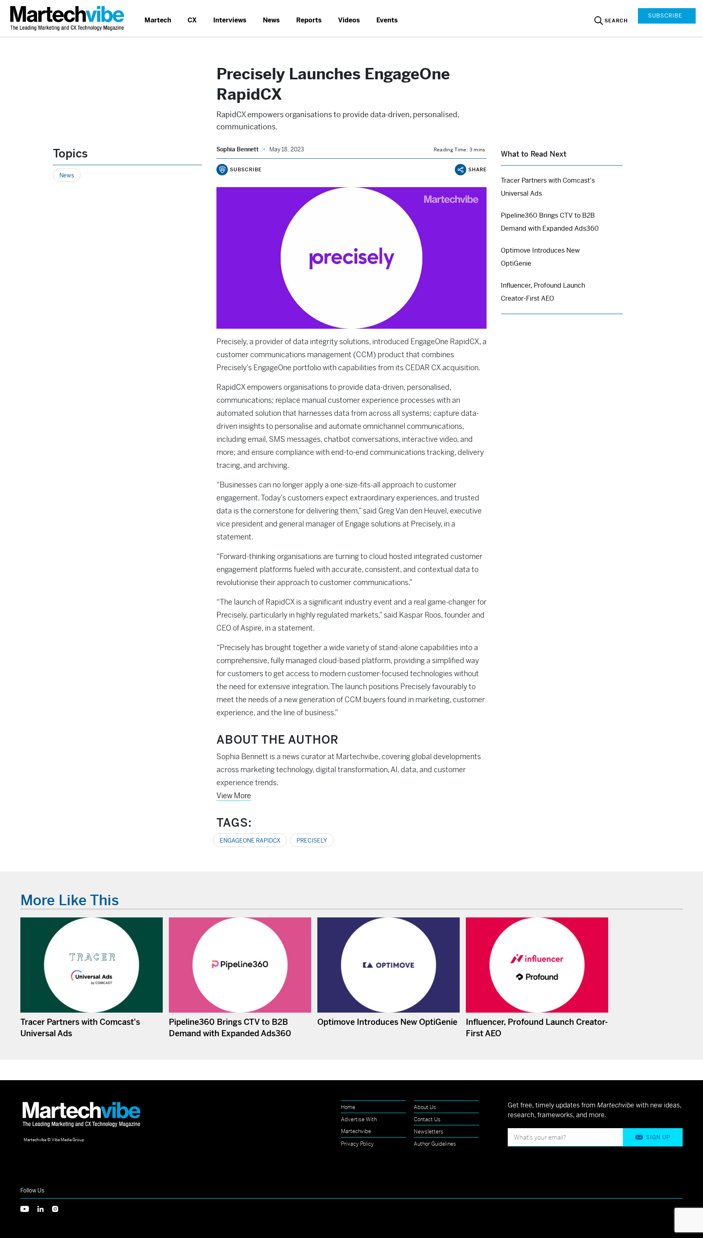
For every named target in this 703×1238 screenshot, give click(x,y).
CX (192, 20)
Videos (349, 20)
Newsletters (428, 1131)
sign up (658, 1137)
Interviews (230, 20)
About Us (425, 1107)
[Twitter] (28, 1208)
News (271, 20)
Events (387, 20)
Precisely (312, 840)
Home (348, 1107)
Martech (157, 20)
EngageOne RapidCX (250, 840)
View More (233, 795)
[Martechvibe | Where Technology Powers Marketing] (68, 18)
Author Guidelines (435, 1143)
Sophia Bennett (237, 149)
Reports (309, 20)
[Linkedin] (44, 1208)
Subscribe (665, 15)
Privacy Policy (357, 1143)
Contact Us (427, 1119)
